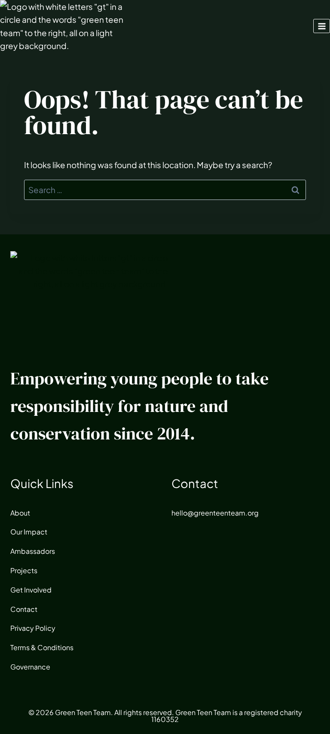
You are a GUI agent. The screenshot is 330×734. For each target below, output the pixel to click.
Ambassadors (32, 551)
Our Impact (28, 531)
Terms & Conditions (41, 647)
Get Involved (31, 589)
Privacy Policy (32, 628)
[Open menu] (321, 26)
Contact (23, 609)
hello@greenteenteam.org (215, 512)
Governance (30, 666)
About (20, 512)
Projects (23, 570)
